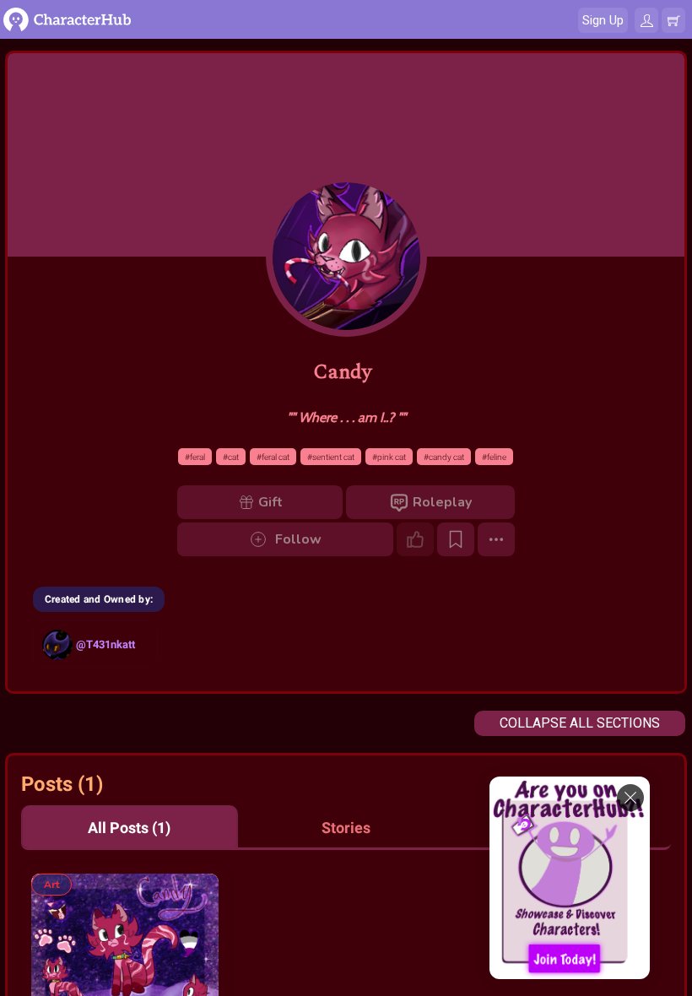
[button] (129, 827)
